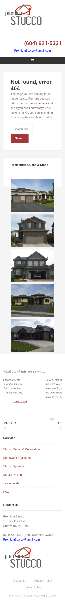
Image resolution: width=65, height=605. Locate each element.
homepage (40, 103)
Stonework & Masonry (17, 457)
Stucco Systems (13, 466)
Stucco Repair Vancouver (32, 14)
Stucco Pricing (12, 474)
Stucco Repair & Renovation (21, 449)
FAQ (6, 491)
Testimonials (11, 483)
